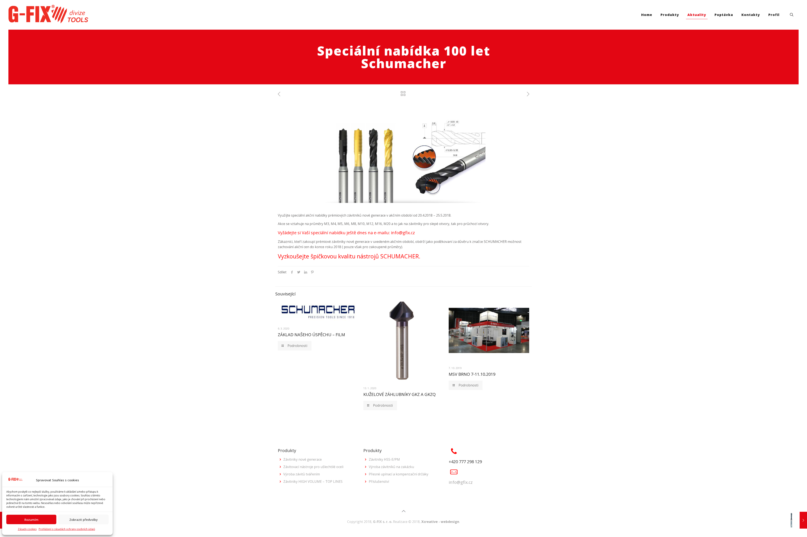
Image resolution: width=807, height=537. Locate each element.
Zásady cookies (27, 529)
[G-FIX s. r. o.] (48, 14)
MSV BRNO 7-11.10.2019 (472, 374)
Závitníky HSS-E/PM (384, 459)
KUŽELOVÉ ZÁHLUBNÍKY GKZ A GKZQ (399, 394)
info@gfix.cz (461, 482)
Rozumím (31, 519)
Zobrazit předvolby (83, 519)
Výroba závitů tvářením (301, 474)
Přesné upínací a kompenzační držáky (398, 474)
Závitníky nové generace (302, 459)
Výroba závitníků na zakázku (391, 466)
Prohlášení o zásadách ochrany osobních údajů (67, 529)
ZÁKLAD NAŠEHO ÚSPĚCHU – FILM (311, 334)
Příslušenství (379, 481)
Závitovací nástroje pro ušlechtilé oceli (313, 466)
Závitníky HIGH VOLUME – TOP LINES (313, 481)
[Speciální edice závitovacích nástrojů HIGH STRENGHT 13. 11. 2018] (795, 520)
